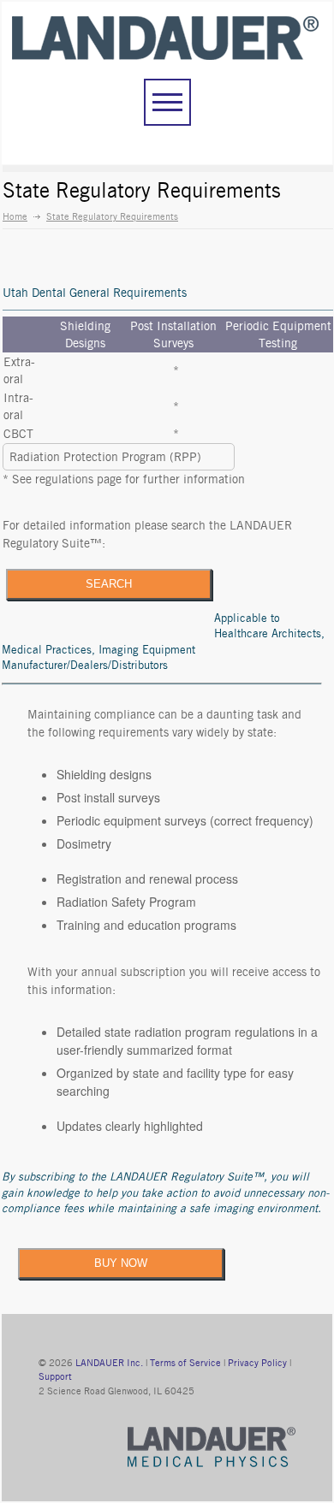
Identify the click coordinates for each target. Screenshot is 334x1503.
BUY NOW (120, 1263)
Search (109, 583)
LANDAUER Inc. (109, 1363)
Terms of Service (185, 1363)
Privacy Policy (257, 1363)
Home (15, 216)
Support (55, 1376)
